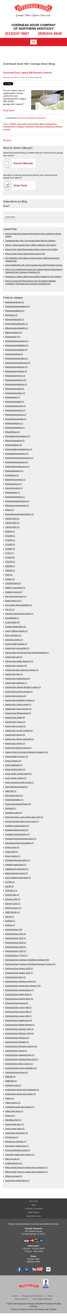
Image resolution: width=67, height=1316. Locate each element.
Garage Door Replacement (18, 713)
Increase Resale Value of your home (22, 821)
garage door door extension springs (21, 670)
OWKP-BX (11, 1081)
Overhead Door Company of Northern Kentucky (22, 127)
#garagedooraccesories (16, 341)
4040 (8, 575)
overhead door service (16, 1051)
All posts (7, 140)
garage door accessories (17, 648)
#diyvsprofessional (14, 319)
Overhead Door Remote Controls (21, 1046)
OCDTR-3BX (12, 895)
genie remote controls (15, 778)
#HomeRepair (12, 432)
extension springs (14, 640)
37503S (10, 557)
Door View (33, 1201)
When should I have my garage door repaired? (26, 1167)
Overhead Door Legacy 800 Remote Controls (27, 72)
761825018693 (13, 583)
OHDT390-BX (12, 912)
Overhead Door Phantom (17, 1038)
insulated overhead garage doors (20, 839)
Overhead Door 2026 (35, 124)
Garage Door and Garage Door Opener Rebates (27, 653)
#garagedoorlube (14, 354)
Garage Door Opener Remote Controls (23, 687)
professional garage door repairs (20, 1094)
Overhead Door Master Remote (20, 1025)
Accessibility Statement (42, 1299)
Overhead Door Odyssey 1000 (19, 1029)
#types (9, 510)
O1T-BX (10, 882)
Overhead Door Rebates (17, 1042)
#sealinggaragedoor (15, 480)
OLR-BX (10, 921)
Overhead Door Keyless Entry (19, 999)
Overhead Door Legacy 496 (18, 1007)
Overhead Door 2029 (15, 947)
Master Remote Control (16, 873)
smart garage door (14, 1124)
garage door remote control (18, 704)
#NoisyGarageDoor (15, 441)
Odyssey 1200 (12, 904)
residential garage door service (19, 1107)
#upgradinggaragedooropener (19, 514)
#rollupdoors (12, 475)
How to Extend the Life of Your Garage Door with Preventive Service (33, 265)
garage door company (16, 666)
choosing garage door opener (19, 614)
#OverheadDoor (13, 445)
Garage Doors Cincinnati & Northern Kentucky (26, 752)
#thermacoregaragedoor (17, 505)
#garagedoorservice (15, 410)
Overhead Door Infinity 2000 (18, 994)
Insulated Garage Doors (16, 830)
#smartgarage (12, 492)
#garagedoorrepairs (15, 393)
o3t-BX (9, 886)
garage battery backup (16, 644)
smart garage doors (15, 1129)
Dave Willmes (14, 77)
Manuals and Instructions (32, 1296)
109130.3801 (12, 523)
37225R (10, 540)
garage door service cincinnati (19, 739)
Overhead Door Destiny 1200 (19, 968)
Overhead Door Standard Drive (19, 1055)
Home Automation (14, 800)
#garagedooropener (15, 376)
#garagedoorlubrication (16, 358)
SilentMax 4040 (13, 1120)
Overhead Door (50, 124)
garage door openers (15, 696)
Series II (10, 1116)
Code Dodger (12, 622)
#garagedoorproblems (16, 384)
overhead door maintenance (18, 1020)
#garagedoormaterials (16, 371)
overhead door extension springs (20, 981)
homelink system (13, 813)
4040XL (10, 579)
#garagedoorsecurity (15, 406)
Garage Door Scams (15, 722)
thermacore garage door (17, 1146)
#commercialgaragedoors (17, 306)
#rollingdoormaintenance (17, 466)
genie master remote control (18, 774)
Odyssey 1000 (12, 899)
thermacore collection (15, 1141)
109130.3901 (12, 527)
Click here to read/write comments (31, 118)
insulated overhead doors (17, 834)
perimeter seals (13, 1085)
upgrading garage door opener (19, 1155)
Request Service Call (29, 1309)
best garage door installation (18, 605)
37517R (13, 124)
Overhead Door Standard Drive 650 (21, 1059)
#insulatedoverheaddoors (17, 436)
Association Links (33, 1216)
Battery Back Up (13, 601)
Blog (34, 1205)
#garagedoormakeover (16, 367)
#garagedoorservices (15, 415)
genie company (13, 761)
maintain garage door (15, 865)
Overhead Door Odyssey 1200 (19, 1033)
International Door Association (19, 843)
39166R (10, 570)
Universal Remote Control (17, 1150)
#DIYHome (11, 315)
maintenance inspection (16, 869)
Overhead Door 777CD (16, 955)
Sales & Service (21, 1299)
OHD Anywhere (13, 908)
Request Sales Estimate (47, 1309)
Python (9, 1098)
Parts (50, 1296)
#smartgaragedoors (15, 497)
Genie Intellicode (13, 765)
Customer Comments (34, 1209)
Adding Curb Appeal (15, 588)
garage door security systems (19, 731)
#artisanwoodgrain (14, 302)
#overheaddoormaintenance (18, 449)
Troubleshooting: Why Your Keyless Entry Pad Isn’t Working (30, 241)
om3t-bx (10, 925)
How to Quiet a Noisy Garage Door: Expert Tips (25, 254)
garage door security (15, 726)
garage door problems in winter (20, 700)
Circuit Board (12, 618)
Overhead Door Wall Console (19, 1064)
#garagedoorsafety (14, 402)
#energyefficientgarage (16, 324)
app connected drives (15, 596)
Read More (8, 110)
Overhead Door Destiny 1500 (19, 973)
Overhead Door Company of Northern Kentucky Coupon (30, 964)
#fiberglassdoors (13, 332)
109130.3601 (12, 519)
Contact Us (15, 1309)
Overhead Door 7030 (15, 951)
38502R (10, 566)
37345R (10, 544)
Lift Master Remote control (17, 860)
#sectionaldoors (13, 484)
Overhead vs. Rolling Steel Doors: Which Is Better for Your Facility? (33, 277)
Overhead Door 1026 (15, 934)
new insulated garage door (18, 878)
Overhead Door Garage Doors (19, 990)
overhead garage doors (16, 1072)
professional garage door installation (22, 1090)
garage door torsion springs (18, 748)
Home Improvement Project (18, 804)
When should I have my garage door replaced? (26, 1172)
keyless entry (12, 847)
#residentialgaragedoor (16, 462)
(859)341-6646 (50, 33)
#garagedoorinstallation (16, 345)
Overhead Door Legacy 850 (18, 1016)
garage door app (13, 657)
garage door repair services (18, 709)
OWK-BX (10, 1077)
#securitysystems (14, 488)
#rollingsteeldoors (14, 471)
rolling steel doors (14, 1111)
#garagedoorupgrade (15, 419)
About (14, 1296)
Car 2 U (10, 609)
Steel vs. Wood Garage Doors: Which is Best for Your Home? (30, 245)
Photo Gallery (33, 1212)
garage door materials (16, 683)
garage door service (15, 735)
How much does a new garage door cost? (24, 817)
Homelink (10, 808)
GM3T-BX (10, 791)
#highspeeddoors (14, 423)
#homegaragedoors (15, 428)
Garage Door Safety (15, 717)
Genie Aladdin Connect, (16, 756)
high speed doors (14, 795)
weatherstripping (13, 1163)
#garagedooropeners (15, 380)
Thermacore (11, 1137)
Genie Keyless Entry (15, 769)
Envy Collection (13, 635)
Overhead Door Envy (15, 977)
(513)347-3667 (17, 33)
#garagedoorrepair (14, 389)
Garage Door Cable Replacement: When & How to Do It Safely (31, 249)
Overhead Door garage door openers (23, 986)
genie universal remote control (19, 782)
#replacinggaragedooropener (19, 458)
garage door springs (15, 743)
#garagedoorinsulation (16, 350)
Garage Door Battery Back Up (19, 661)
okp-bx (9, 917)
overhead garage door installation (21, 1068)
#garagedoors (12, 397)
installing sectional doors (17, 826)
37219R (10, 536)
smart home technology (16, 1133)
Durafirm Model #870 (15, 627)
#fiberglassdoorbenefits (16, 328)
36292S (10, 531)
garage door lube (14, 674)
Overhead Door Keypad (16, 1003)
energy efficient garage (16, 631)
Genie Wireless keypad (16, 787)
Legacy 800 (21, 124)
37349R (10, 549)
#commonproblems (14, 311)
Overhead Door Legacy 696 (18, 1012)
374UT (9, 553)
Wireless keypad (13, 1176)
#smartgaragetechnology (17, 501)
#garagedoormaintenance (17, 363)
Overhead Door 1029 (15, 938)
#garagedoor (12, 337)
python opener (12, 1103)
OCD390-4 (11, 890)
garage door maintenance (17, 678)
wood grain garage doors (17, 1180)
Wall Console (12, 1159)
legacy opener (12, 856)
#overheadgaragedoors (16, 454)
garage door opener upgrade (19, 692)
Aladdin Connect (13, 592)
